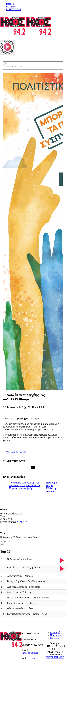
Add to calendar (19, 452)
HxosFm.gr (33, 658)
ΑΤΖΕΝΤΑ (22, 522)
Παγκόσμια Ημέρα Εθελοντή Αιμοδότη (51, 486)
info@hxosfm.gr (30, 652)
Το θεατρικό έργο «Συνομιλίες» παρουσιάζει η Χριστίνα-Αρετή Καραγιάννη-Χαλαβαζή (24, 485)
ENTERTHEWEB (55, 657)
